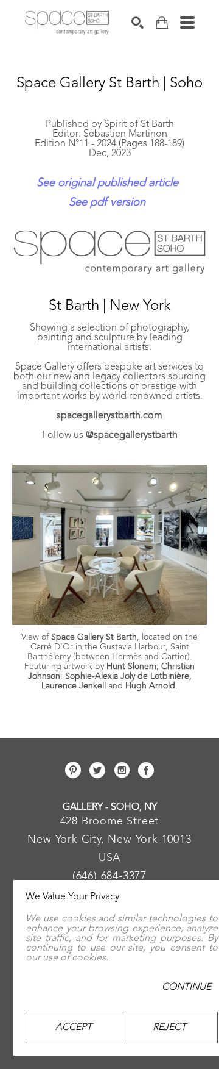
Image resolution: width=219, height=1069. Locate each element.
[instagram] (122, 770)
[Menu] (187, 22)
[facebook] (146, 770)
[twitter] (97, 770)
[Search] (137, 22)
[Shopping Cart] (162, 23)
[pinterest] (73, 770)
